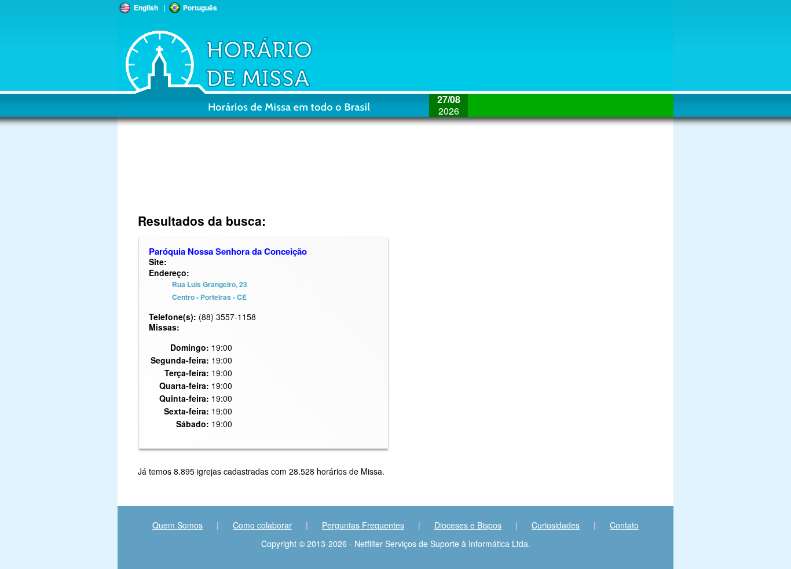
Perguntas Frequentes (363, 525)
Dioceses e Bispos (467, 525)
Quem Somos (177, 525)
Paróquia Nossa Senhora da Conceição (228, 251)
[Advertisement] (318, 176)
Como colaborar (262, 525)
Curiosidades (556, 525)
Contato (624, 525)
